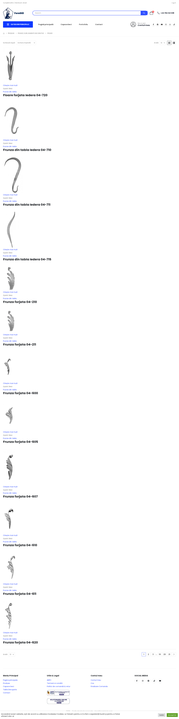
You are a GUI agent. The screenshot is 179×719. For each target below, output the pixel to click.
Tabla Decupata (10, 689)
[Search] (144, 13)
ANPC (49, 680)
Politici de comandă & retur (58, 686)
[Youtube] (161, 24)
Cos (92, 683)
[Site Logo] (15, 13)
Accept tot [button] (172, 715)
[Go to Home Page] (4, 33)
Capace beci (66, 24)
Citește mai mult (10, 85)
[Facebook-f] (137, 681)
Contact (99, 24)
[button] (169, 43)
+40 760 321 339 (167, 13)
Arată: (156, 43)
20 (164, 654)
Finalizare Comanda (99, 686)
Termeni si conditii (54, 683)
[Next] (174, 654)
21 (169, 654)
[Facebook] (153, 24)
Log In (174, 3)
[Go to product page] (89, 65)
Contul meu (96, 680)
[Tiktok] (174, 24)
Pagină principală (45, 24)
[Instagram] (166, 24)
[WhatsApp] (170, 24)
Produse (6, 683)
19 (160, 654)
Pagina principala (10, 680)
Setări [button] (161, 715)
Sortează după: (9, 43)
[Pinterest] (157, 24)
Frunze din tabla (10, 91)
